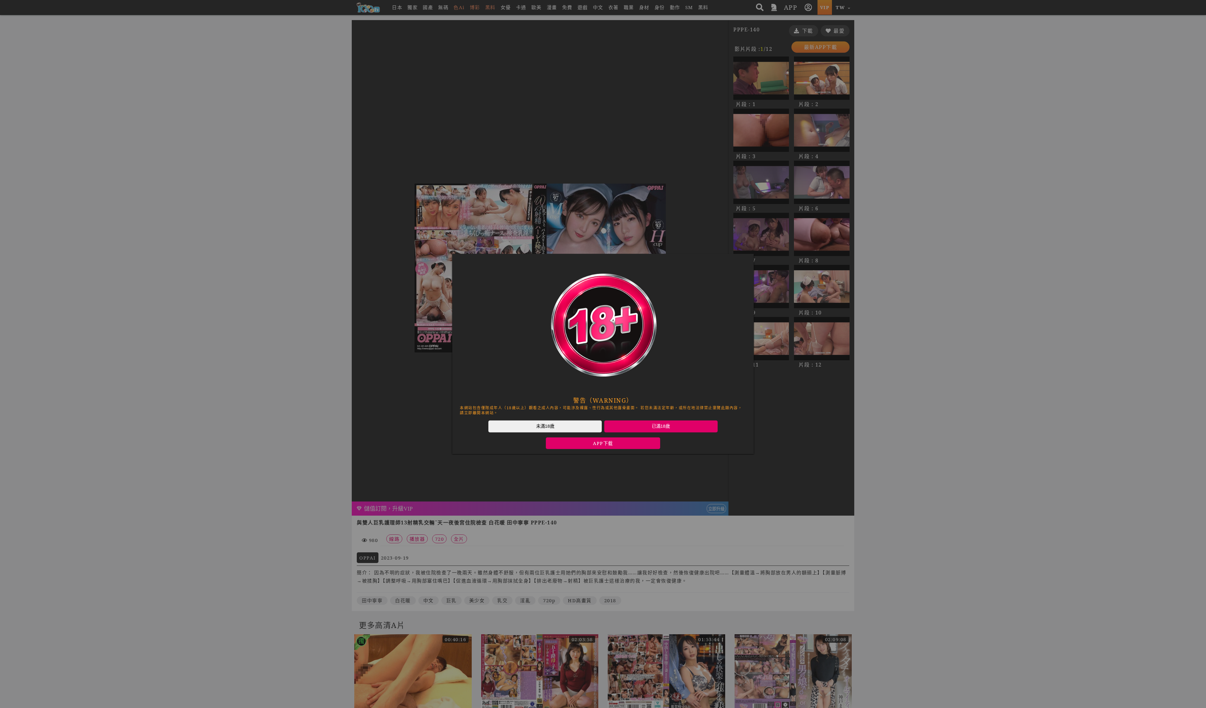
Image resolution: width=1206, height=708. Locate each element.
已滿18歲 (661, 426)
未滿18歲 (545, 426)
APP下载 (603, 443)
